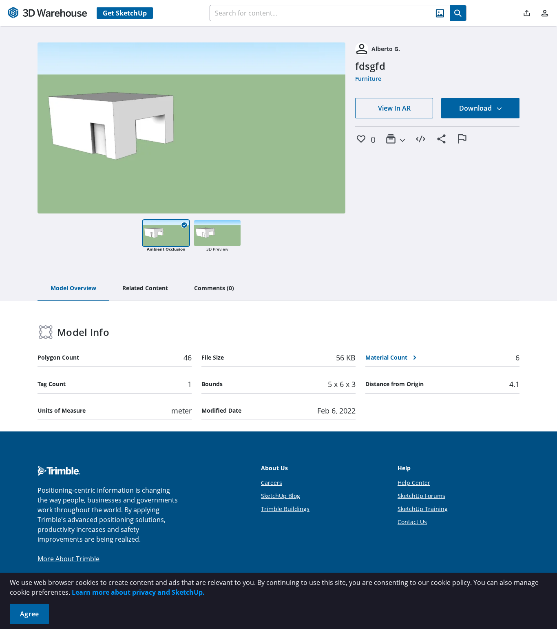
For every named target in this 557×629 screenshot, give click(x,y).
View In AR (394, 108)
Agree (29, 613)
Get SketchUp (125, 13)
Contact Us (412, 522)
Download (476, 108)
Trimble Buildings (285, 509)
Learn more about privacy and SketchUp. (138, 592)
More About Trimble (68, 558)
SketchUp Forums (421, 496)
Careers (271, 483)
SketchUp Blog (280, 496)
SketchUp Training (423, 509)
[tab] (73, 288)
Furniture (368, 78)
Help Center (414, 483)
